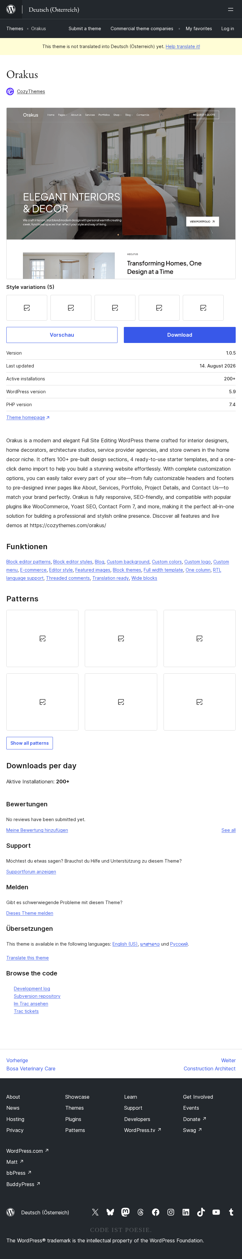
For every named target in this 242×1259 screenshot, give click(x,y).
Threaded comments (68, 578)
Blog (99, 561)
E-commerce (33, 569)
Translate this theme (27, 957)
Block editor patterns (28, 561)
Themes (14, 28)
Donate (195, 1119)
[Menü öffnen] (232, 9)
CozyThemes (31, 91)
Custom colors (167, 561)
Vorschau (62, 335)
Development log (32, 988)
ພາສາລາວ (150, 944)
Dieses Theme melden (29, 913)
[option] (42, 638)
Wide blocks (144, 578)
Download (179, 335)
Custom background (128, 561)
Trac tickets (26, 1011)
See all (229, 830)
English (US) (125, 944)
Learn (130, 1097)
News (13, 1108)
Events (191, 1108)
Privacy (15, 1130)
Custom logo (197, 561)
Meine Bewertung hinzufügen (37, 830)
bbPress (19, 1173)
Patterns (75, 1130)
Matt (15, 1162)
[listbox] (121, 670)
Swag (192, 1130)
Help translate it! (183, 46)
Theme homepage (25, 417)
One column (198, 569)
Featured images (92, 569)
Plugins (73, 1119)
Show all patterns (29, 743)
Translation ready (110, 578)
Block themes (127, 569)
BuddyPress (23, 1184)
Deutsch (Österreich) (45, 1212)
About (13, 1097)
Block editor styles (72, 561)
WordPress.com (27, 1151)
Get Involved (198, 1097)
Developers (137, 1119)
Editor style (61, 569)
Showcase (77, 1097)
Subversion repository (37, 996)
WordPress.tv (143, 1130)
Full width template (163, 569)
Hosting (15, 1119)
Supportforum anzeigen (31, 871)
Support (133, 1108)
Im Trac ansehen (31, 1003)
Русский (179, 944)
